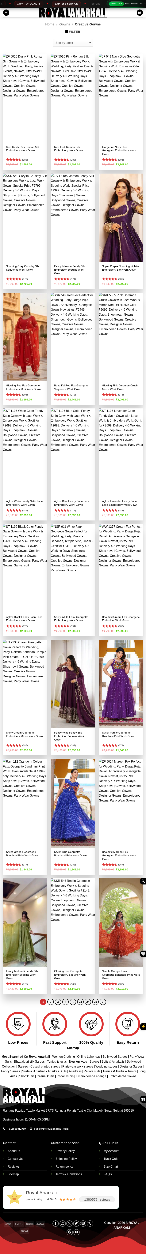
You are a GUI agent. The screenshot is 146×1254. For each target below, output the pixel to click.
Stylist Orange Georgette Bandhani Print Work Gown (22, 853)
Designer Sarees (131, 1066)
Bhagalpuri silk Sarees (29, 1061)
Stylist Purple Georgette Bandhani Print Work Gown (118, 734)
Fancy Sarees (10, 1071)
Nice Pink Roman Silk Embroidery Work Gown (68, 148)
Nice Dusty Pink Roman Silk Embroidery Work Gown (22, 148)
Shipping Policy (66, 1158)
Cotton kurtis (65, 1076)
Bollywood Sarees (115, 1056)
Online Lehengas (88, 1056)
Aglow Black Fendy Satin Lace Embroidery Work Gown (24, 618)
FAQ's (108, 1174)
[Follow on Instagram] (63, 1223)
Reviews (13, 1166)
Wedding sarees (106, 1066)
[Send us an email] (83, 1223)
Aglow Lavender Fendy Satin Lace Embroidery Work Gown (119, 503)
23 (80, 1001)
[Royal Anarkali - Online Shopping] (73, 12)
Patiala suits (92, 1071)
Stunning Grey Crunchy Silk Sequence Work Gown (22, 268)
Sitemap (73, 1047)
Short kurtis (27, 1076)
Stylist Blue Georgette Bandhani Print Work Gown (70, 853)
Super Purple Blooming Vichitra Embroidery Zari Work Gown (121, 268)
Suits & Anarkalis (113, 1061)
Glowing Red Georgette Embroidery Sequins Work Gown (70, 975)
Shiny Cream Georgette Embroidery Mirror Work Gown (24, 734)
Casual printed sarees (45, 1066)
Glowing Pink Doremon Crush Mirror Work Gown (120, 387)
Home (49, 24)
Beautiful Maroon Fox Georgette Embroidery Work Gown (119, 855)
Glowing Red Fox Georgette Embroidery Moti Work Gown (23, 387)
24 (87, 1001)
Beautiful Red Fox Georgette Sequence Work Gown (71, 387)
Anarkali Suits (57, 1071)
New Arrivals (78, 1061)
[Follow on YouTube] (76, 1232)
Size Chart (111, 1166)
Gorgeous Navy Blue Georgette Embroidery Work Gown (119, 150)
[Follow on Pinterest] (70, 1232)
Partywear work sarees (77, 1066)
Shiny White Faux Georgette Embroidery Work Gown (71, 618)
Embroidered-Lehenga (91, 1076)
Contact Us (15, 1158)
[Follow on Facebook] (55, 1223)
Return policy (64, 1166)
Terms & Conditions (69, 1174)
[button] (6, 12)
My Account (111, 1151)
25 (95, 1001)
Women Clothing (63, 1056)
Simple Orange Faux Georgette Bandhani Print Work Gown (121, 975)
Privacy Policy (65, 1151)
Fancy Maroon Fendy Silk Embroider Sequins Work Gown (69, 270)
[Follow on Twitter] (76, 1223)
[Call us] (90, 1223)
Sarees (94, 1061)
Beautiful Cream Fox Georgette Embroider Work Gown (121, 618)
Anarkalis (75, 1071)
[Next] (103, 1002)
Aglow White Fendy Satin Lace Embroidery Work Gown (24, 503)
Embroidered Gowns (122, 1076)
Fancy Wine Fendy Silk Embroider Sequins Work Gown (69, 736)
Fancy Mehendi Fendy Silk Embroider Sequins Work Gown (22, 975)
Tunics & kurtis (57, 1061)
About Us (14, 1151)
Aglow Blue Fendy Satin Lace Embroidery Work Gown (71, 503)
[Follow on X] (69, 1223)
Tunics (132, 1071)
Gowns (64, 24)
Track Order (111, 1158)
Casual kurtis (46, 1076)
